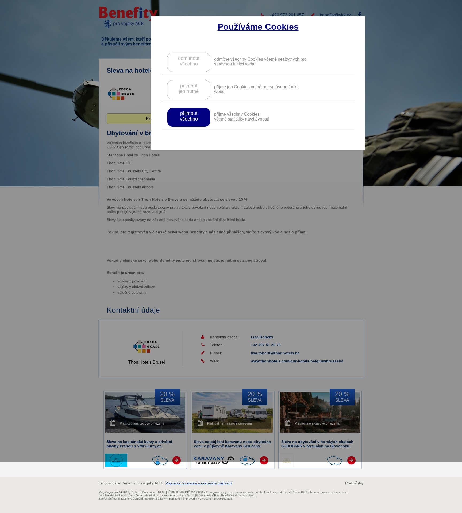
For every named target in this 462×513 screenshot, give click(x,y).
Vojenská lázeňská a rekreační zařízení (198, 483)
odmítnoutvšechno (188, 61)
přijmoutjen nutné (189, 88)
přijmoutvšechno (189, 116)
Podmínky (354, 483)
